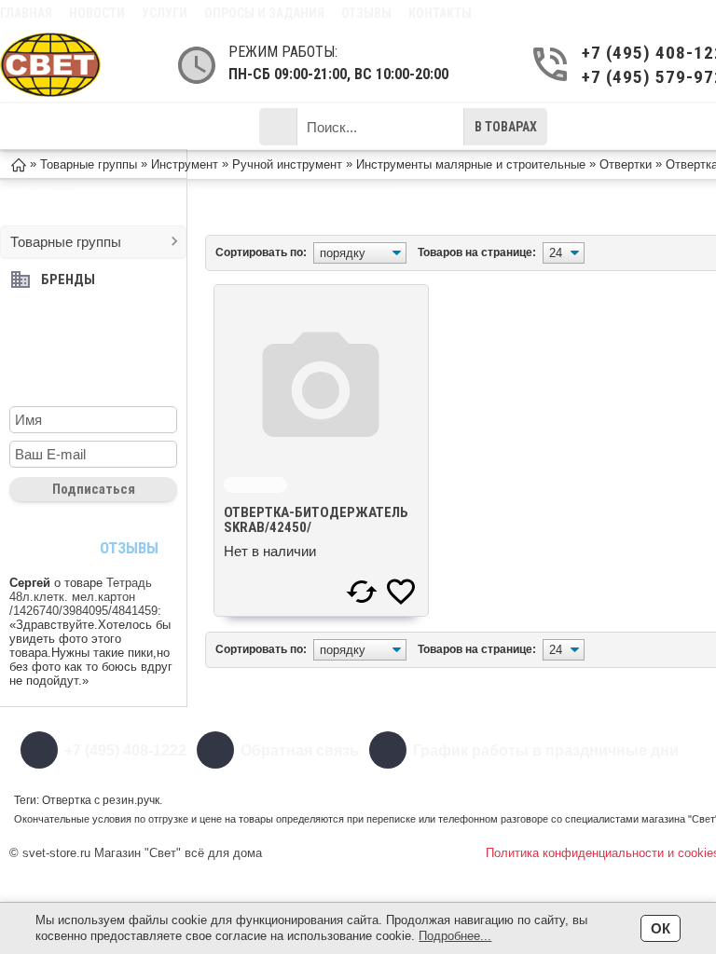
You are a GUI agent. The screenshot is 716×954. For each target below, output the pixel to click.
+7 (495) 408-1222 (125, 750)
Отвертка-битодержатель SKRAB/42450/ (316, 520)
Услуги (164, 13)
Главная (26, 13)
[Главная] (18, 163)
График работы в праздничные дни (546, 750)
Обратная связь (300, 750)
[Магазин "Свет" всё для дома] (50, 65)
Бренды (68, 279)
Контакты (440, 13)
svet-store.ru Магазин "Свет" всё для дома (142, 853)
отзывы (129, 547)
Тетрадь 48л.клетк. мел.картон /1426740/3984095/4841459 (83, 597)
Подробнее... (455, 936)
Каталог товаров (105, 126)
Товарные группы (65, 242)
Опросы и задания (264, 13)
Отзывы (366, 13)
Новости (97, 13)
